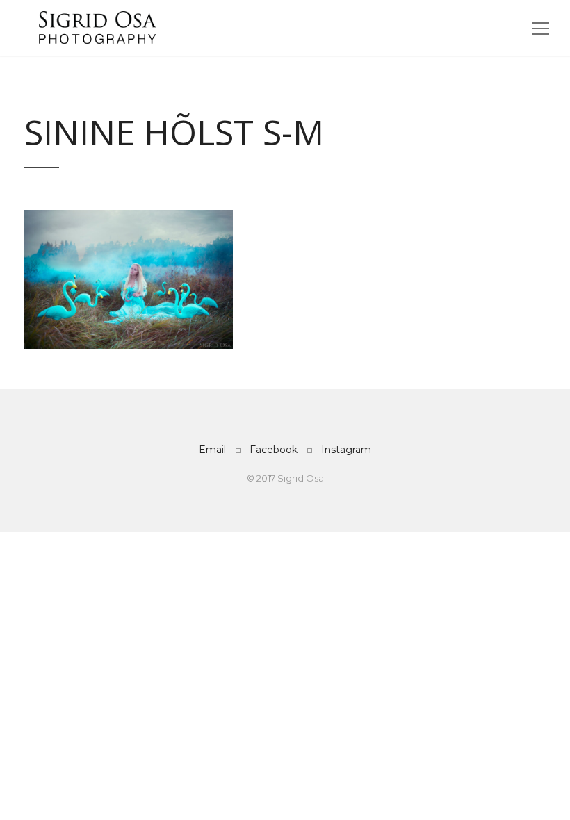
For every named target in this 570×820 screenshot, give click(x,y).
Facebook (274, 449)
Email (212, 449)
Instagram (346, 449)
